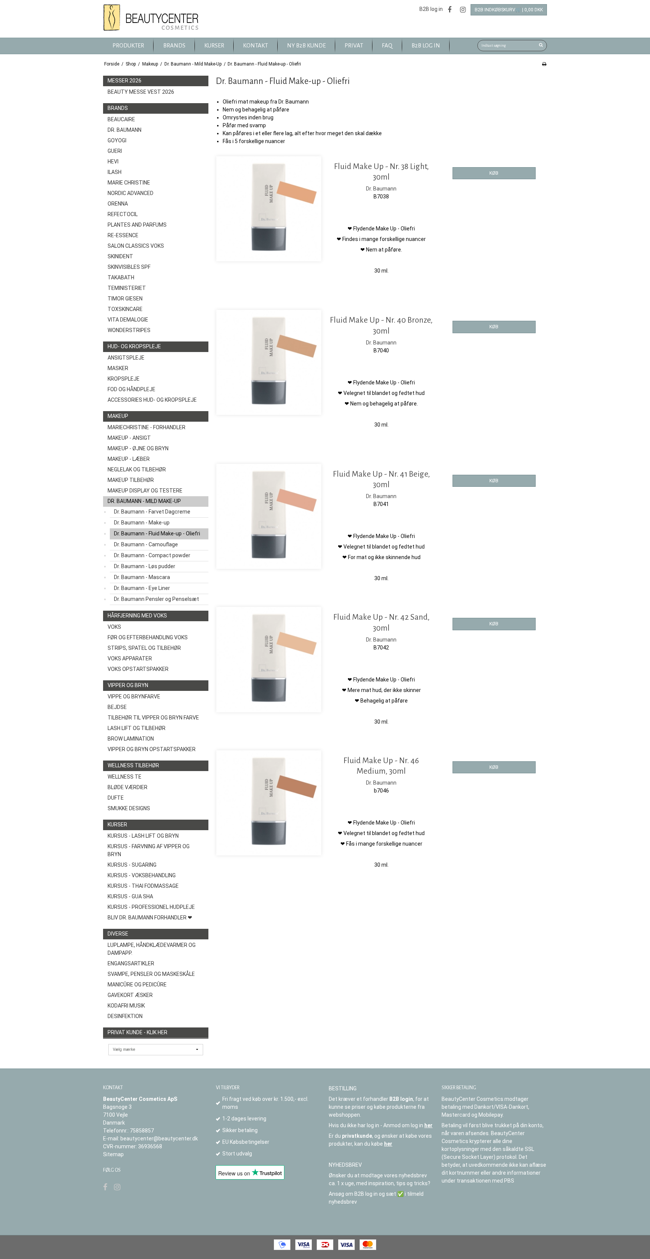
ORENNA (118, 204)
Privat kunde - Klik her (137, 1032)
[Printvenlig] (544, 64)
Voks (114, 627)
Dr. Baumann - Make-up (142, 523)
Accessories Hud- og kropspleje (152, 400)
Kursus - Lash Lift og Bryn (143, 836)
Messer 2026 (124, 81)
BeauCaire (121, 119)
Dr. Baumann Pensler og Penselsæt (156, 599)
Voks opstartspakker (138, 669)
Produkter (128, 46)
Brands (118, 108)
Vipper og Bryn (128, 685)
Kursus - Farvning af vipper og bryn (149, 850)
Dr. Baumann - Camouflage (146, 544)
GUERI (115, 151)
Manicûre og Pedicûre (137, 985)
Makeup (118, 416)
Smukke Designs (129, 808)
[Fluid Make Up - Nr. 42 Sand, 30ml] (268, 659)
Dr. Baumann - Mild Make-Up (144, 501)
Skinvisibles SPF (129, 267)
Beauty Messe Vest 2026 (141, 92)
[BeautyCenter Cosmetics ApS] (152, 18)
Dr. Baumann (124, 130)
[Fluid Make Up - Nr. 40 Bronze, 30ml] (268, 362)
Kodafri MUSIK (126, 1006)
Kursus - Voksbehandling (142, 875)
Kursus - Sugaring (132, 865)
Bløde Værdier (127, 787)
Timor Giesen (125, 299)
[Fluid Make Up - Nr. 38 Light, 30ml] (268, 208)
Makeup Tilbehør (131, 480)
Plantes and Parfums (137, 225)
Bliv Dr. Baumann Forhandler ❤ (150, 918)
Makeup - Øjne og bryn (138, 448)
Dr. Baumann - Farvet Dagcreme (152, 512)
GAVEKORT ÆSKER (130, 995)
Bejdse (117, 707)
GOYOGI (117, 140)
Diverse (118, 934)
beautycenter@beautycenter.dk (159, 1139)
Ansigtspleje (126, 358)
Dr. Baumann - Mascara (142, 577)
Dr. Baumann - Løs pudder (144, 566)
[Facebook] (449, 10)
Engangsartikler (131, 963)
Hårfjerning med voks (137, 616)
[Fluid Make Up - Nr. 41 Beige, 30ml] (268, 516)
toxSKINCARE (125, 309)
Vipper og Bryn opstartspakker (152, 749)
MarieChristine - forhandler (146, 427)
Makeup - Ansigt (129, 438)
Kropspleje (124, 379)
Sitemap (113, 1154)
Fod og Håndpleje (131, 389)
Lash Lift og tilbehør (137, 728)
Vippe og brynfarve (134, 697)
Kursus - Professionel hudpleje (151, 907)
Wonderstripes (129, 330)
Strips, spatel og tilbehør (144, 648)
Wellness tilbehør (133, 765)
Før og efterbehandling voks (148, 637)
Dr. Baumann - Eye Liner (142, 588)
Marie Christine (129, 183)
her (428, 1125)
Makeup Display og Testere (145, 491)
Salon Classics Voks (136, 246)
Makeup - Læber (129, 459)
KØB (493, 173)
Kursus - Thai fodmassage (143, 886)
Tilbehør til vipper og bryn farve (153, 718)
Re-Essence (123, 235)
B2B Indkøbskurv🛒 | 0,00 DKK (509, 9)
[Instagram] (463, 10)
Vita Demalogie (128, 320)
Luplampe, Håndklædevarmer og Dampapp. (152, 949)
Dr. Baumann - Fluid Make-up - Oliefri (157, 533)
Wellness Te (124, 777)
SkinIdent (120, 256)
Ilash (114, 172)
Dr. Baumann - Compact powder (152, 555)
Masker (118, 368)
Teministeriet (127, 288)
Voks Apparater (130, 658)
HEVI (113, 162)
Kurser (117, 825)
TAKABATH (121, 277)
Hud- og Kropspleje (134, 346)
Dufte (116, 798)
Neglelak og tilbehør (137, 469)
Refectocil (123, 214)
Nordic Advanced (130, 193)
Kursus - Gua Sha (130, 896)
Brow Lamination (131, 739)
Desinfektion (125, 1016)
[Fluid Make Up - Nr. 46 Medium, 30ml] (268, 802)
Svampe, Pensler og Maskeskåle (151, 974)
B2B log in (431, 9)
